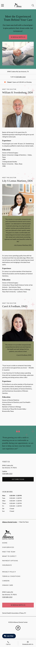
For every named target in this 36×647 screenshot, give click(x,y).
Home (4, 543)
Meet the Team (8, 552)
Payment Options (10, 560)
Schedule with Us (18, 37)
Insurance (7, 565)
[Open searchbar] (33, 5)
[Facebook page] (18, 628)
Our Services (8, 547)
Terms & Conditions (11, 576)
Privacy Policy (9, 572)
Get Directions (18, 479)
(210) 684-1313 (20, 77)
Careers (6, 581)
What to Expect (9, 556)
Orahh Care (7, 585)
